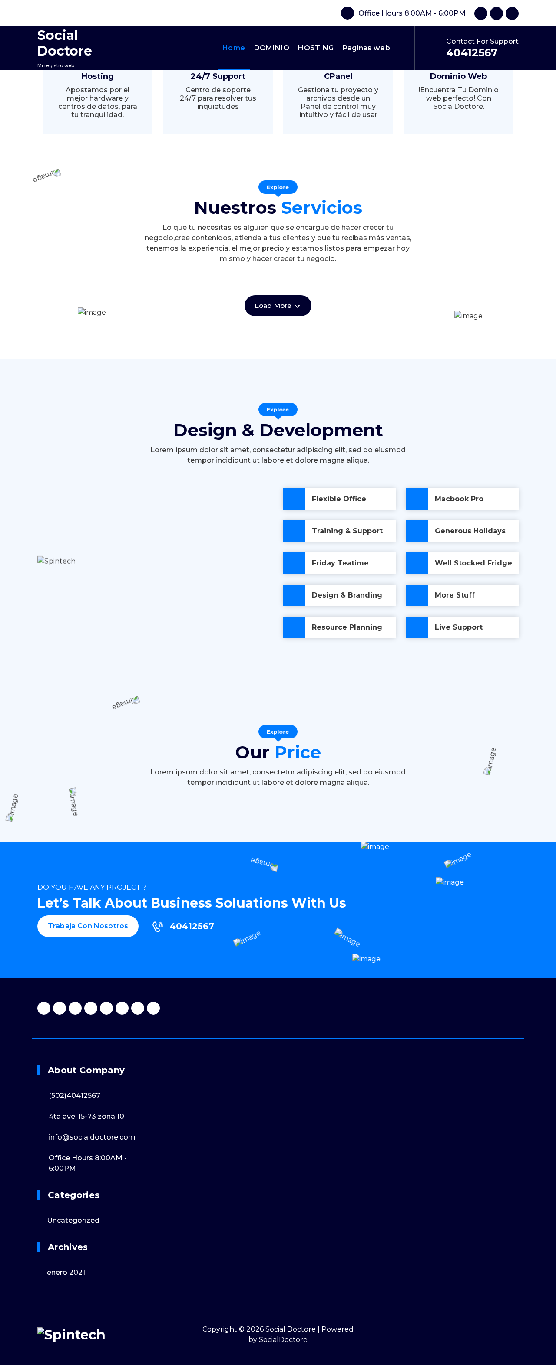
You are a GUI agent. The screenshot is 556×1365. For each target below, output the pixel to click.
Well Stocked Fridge (473, 563)
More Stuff (455, 595)
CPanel (338, 76)
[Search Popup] (405, 48)
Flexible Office (339, 499)
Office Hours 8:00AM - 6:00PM (412, 13)
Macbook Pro (459, 499)
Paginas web (366, 48)
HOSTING (316, 48)
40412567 (471, 52)
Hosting (97, 76)
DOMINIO (271, 48)
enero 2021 (66, 1272)
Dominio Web (458, 76)
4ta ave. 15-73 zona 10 (86, 1116)
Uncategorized (73, 1220)
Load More (274, 305)
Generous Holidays (470, 531)
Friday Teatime (340, 563)
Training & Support (347, 531)
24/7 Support (218, 76)
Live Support (459, 627)
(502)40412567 (74, 1095)
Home (233, 48)
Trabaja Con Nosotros (88, 926)
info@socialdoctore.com (92, 1137)
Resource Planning (347, 627)
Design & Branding (347, 595)
